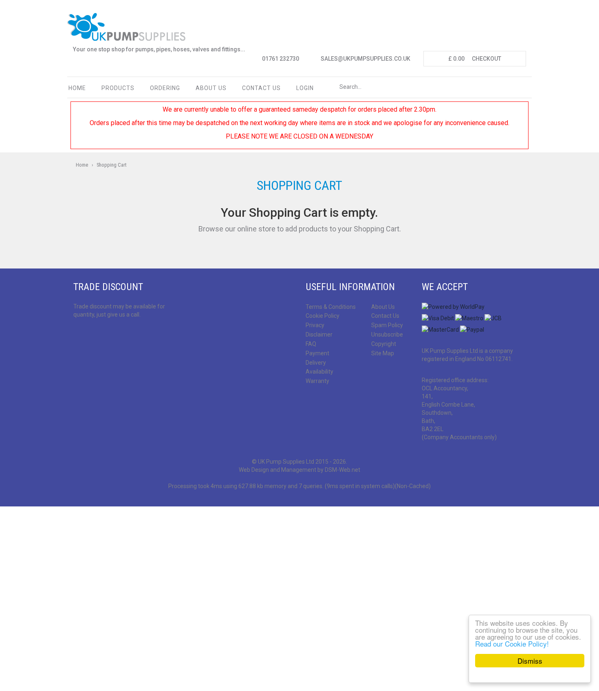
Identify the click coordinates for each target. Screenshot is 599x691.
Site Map (382, 353)
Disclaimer (319, 334)
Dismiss (530, 661)
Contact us (261, 88)
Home (77, 88)
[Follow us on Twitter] (91, 336)
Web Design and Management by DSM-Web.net (299, 470)
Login (305, 88)
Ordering (165, 88)
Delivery (316, 362)
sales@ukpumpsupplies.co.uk (365, 58)
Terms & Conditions (331, 307)
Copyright (383, 344)
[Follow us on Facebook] (77, 336)
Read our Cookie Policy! (512, 643)
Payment (317, 353)
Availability (319, 371)
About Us (211, 88)
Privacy (315, 325)
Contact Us (385, 315)
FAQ (311, 344)
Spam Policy (387, 325)
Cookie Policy (322, 315)
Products (117, 88)
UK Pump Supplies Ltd (286, 461)
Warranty (317, 381)
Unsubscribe (387, 334)
